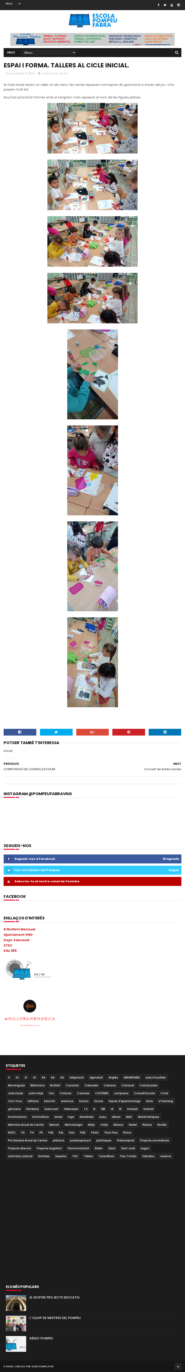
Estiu (149, 1101)
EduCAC (50, 1101)
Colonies (83, 1093)
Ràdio (99, 1148)
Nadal (133, 1125)
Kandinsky (87, 1117)
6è (53, 1077)
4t (34, 1077)
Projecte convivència (154, 1140)
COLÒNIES (102, 1093)
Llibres (116, 1117)
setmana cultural (20, 1156)
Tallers (88, 1156)
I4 (112, 1109)
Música (118, 1125)
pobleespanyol (80, 1140)
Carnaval (127, 1085)
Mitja (91, 1125)
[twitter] (165, 5)
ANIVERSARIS (132, 1077)
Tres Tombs (128, 1156)
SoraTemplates (43, 1366)
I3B (103, 1109)
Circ (51, 1093)
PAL (61, 1132)
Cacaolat (72, 1085)
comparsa (121, 1093)
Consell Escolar (144, 1093)
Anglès (113, 1077)
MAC (129, 1117)
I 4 (86, 1109)
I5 (120, 1109)
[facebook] (158, 5)
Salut (112, 1148)
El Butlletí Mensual (19, 929)
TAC (75, 1156)
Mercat (54, 1125)
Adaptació (76, 1077)
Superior (61, 1156)
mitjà (104, 1125)
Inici (11, 52)
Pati (71, 1132)
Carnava (110, 1085)
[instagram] (178, 5)
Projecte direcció (19, 1148)
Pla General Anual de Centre (27, 1140)
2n (17, 1077)
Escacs (84, 1101)
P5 (41, 1132)
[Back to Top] (178, 1366)
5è (43, 1077)
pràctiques (103, 1140)
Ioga (71, 1117)
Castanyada (148, 1085)
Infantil (148, 1109)
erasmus (67, 1101)
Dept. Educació (17, 940)
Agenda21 (96, 1077)
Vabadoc (148, 1156)
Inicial (63, 73)
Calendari (91, 1085)
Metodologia (73, 1125)
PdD (83, 1132)
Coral (164, 1093)
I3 (94, 1109)
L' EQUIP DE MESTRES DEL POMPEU (55, 1318)
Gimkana (32, 1109)
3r (26, 1077)
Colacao (66, 1093)
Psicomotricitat (78, 1148)
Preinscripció (125, 1140)
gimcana (14, 1109)
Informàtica (40, 1117)
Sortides (44, 1156)
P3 (23, 1132)
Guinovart (51, 1109)
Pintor (127, 1132)
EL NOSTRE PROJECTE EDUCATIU (55, 1297)
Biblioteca (37, 1085)
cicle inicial (50, 73)
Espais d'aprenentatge (125, 1101)
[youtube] (172, 5)
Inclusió (132, 1109)
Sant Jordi (128, 1148)
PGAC (95, 1132)
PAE (51, 1132)
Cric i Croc (15, 1101)
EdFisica (33, 1101)
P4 (32, 1132)
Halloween (71, 1109)
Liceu (102, 1117)
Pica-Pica (111, 1132)
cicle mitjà (36, 1093)
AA (62, 1077)
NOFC (12, 1132)
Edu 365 (10, 950)
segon (145, 1148)
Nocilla (161, 1125)
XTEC (8, 945)
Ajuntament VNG (18, 934)
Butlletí (55, 1085)
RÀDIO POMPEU (41, 1338)
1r (9, 1077)
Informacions (17, 1117)
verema (165, 1156)
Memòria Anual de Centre (26, 1125)
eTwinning (166, 1101)
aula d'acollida (156, 1077)
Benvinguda (16, 1085)
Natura (147, 1125)
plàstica (58, 1140)
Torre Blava (106, 1156)
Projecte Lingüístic (49, 1148)
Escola (98, 1101)
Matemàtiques (148, 1117)
